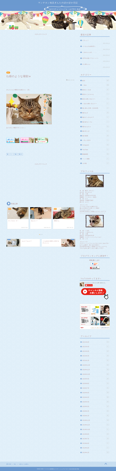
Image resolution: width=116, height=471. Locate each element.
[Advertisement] (41, 51)
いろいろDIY (95, 140)
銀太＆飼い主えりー (95, 99)
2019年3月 (95, 448)
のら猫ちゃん (86, 64)
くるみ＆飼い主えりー (95, 103)
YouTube (95, 149)
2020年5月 (95, 397)
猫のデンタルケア (95, 117)
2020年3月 (95, 406)
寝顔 (21, 154)
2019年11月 (95, 425)
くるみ (95, 85)
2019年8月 (95, 434)
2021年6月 (95, 342)
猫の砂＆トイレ (95, 122)
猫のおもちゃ (95, 126)
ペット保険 (95, 159)
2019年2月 (95, 452)
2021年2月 (95, 356)
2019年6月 (95, 443)
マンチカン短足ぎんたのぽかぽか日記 (58, 2)
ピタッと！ (85, 40)
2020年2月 (95, 411)
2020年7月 (95, 388)
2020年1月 (95, 415)
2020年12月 (95, 365)
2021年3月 (95, 351)
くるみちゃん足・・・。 (89, 52)
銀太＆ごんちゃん (95, 94)
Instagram (95, 145)
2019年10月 (95, 429)
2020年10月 (95, 374)
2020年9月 (95, 379)
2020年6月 (95, 392)
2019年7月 (95, 438)
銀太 (8, 72)
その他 (95, 163)
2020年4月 (95, 402)
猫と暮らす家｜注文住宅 (95, 108)
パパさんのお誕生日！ (89, 46)
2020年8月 (95, 383)
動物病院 (95, 154)
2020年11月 (95, 369)
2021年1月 (95, 360)
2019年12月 (95, 420)
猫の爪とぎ (95, 131)
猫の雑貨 (95, 136)
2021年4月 (95, 346)
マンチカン (10, 154)
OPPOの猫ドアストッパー (90, 58)
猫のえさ (95, 113)
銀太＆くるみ (95, 90)
